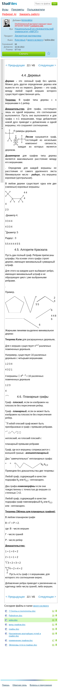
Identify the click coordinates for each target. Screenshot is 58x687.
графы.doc (14, 629)
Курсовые (20, 40)
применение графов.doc (21, 640)
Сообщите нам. (36, 26)
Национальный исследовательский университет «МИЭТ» (34, 30)
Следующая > (47, 65)
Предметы (17, 9)
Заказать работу (29, 14)
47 (53, 640)
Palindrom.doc (15, 615)
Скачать (23, 53)
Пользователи (36, 9)
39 (53, 615)
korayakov (27, 20)
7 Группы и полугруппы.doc (22, 611)
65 (53, 645)
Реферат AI (9, 14)
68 (53, 620)
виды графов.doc (17, 624)
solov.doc (13, 620)
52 (53, 611)
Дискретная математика (28, 35)
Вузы (5, 9)
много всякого (35, 40)
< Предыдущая (15, 65)
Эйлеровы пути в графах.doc (23, 645)
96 (53, 629)
